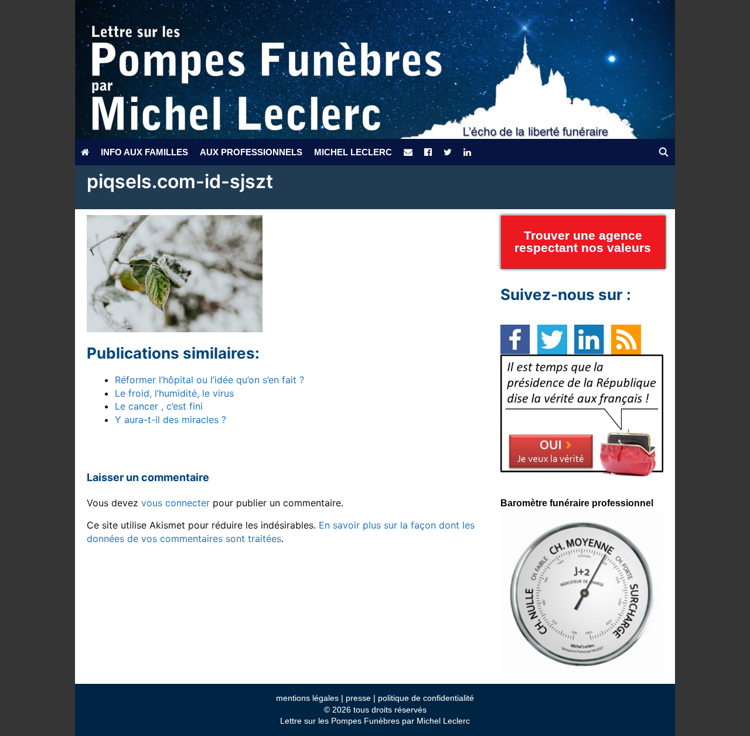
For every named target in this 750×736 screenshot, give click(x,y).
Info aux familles (144, 152)
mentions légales (307, 698)
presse (358, 698)
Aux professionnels (251, 152)
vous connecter (175, 503)
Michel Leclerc (353, 152)
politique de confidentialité (426, 698)
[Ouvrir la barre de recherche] (663, 152)
